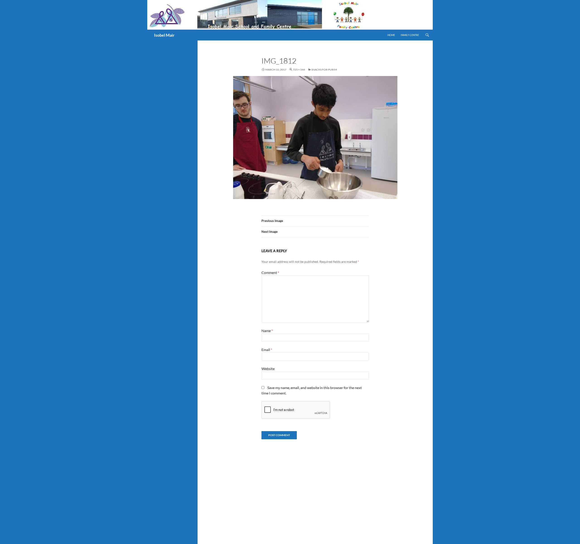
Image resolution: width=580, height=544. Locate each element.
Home (391, 34)
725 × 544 (299, 69)
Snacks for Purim (324, 69)
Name (267, 330)
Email (266, 349)
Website (268, 368)
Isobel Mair (164, 35)
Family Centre (410, 34)
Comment (270, 272)
